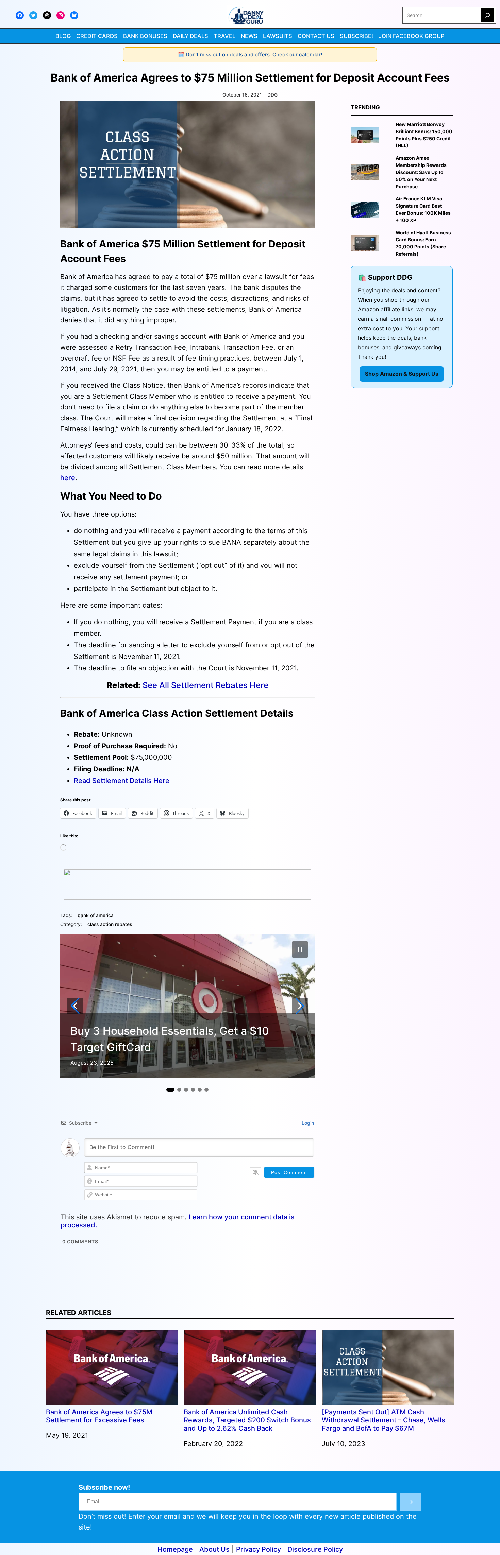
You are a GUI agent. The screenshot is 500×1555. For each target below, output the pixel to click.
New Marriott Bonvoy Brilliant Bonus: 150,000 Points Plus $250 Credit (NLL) (424, 135)
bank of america (96, 915)
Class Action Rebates (109, 924)
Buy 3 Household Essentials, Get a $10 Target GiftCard (169, 1039)
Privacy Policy (258, 1549)
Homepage (175, 1549)
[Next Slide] (300, 1006)
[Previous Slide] (75, 1006)
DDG (272, 95)
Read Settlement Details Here (121, 780)
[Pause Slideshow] (300, 949)
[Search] (487, 15)
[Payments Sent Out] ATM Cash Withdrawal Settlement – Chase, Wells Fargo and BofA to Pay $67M (383, 1420)
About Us (214, 1549)
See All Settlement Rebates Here (205, 685)
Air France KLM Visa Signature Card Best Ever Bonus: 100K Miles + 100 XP (423, 209)
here (67, 478)
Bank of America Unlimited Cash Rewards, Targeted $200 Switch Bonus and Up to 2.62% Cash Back (247, 1420)
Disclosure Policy (315, 1549)
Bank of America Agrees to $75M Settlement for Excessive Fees (99, 1416)
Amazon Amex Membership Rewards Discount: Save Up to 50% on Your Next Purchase (421, 172)
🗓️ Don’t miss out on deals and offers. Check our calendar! (250, 54)
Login (307, 1123)
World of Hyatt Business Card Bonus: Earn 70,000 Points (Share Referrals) (423, 243)
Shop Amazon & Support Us (401, 373)
